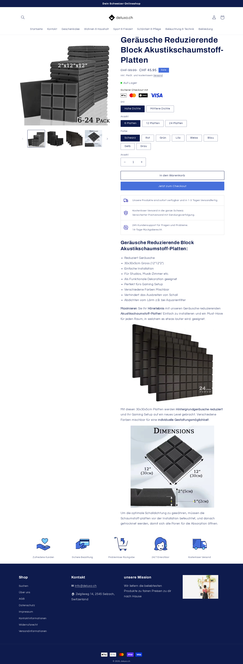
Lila (178, 137)
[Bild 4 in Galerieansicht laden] (93, 138)
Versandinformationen (33, 631)
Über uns (24, 592)
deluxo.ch (125, 661)
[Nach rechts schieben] (107, 139)
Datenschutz (27, 605)
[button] (23, 17)
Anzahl (125, 155)
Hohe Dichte (133, 108)
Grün (163, 137)
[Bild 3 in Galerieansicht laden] (74, 138)
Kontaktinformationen (33, 618)
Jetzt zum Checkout (172, 186)
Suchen (23, 586)
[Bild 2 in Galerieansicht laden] (55, 138)
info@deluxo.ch (86, 585)
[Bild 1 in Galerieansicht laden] (36, 138)
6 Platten (130, 123)
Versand (158, 75)
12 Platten (153, 123)
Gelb (128, 146)
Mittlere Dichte (160, 108)
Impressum (26, 611)
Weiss (194, 137)
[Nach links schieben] (23, 139)
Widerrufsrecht (28, 624)
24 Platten (176, 123)
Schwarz (130, 137)
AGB (22, 598)
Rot (148, 137)
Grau (143, 146)
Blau (211, 137)
